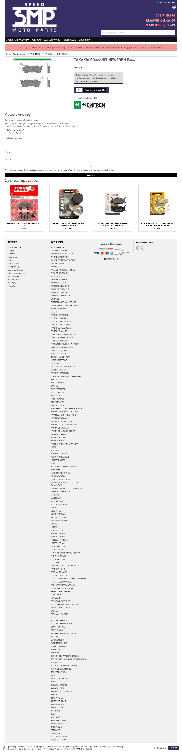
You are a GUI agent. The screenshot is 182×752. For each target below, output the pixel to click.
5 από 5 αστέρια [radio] (20, 133)
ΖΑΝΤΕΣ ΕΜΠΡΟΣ (58, 389)
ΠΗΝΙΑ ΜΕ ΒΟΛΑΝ (58, 556)
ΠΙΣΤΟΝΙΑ (55, 562)
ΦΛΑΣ (53, 714)
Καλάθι (11, 260)
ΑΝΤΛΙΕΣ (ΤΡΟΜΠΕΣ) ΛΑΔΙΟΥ (63, 270)
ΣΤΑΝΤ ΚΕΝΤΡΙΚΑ (58, 627)
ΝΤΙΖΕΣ (54, 527)
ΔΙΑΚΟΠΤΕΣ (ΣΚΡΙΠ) (59, 350)
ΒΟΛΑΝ (54, 311)
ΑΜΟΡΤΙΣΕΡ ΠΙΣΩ (58, 263)
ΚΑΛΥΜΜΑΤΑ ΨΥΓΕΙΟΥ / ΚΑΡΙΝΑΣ (64, 424)
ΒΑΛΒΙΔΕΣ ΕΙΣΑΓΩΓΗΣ (60, 286)
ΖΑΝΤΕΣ (54, 386)
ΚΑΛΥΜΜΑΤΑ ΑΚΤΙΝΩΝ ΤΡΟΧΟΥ (64, 415)
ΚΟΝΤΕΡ (54, 463)
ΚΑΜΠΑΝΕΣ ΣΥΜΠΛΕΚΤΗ (61, 428)
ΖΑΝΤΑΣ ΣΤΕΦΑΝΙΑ (59, 382)
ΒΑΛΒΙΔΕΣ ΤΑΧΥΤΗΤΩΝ (60, 295)
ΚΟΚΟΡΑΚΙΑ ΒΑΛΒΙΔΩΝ (60, 457)
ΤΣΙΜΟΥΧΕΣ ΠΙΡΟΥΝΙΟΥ (61, 678)
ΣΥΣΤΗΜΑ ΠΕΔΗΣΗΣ (59, 643)
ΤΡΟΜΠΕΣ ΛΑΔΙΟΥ (58, 672)
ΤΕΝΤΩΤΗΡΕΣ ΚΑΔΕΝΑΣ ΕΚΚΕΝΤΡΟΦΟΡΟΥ (69, 659)
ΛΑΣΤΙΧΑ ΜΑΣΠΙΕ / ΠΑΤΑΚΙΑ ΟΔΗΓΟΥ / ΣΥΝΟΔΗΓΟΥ (66, 483)
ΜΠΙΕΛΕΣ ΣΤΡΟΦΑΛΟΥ (60, 517)
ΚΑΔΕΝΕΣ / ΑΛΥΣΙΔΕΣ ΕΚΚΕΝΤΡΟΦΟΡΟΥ (68, 408)
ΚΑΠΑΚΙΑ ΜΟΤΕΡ (58, 437)
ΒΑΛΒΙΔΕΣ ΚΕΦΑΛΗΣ (59, 292)
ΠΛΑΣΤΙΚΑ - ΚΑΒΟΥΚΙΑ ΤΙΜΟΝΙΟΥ (64, 565)
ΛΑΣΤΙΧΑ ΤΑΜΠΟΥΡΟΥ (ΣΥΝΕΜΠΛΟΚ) (66, 488)
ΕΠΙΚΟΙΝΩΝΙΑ (84, 40)
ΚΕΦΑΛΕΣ (55, 450)
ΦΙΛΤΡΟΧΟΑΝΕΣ (57, 707)
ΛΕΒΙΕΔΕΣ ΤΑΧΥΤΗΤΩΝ (60, 491)
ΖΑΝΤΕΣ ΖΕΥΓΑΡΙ (58, 392)
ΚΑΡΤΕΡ (54, 447)
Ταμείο (11, 286)
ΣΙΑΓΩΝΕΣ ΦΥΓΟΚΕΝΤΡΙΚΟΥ (63, 623)
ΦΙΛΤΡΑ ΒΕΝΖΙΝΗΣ (58, 701)
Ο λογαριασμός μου (17, 273)
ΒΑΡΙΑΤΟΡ (55, 299)
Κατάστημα (13, 263)
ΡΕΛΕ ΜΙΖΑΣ (56, 594)
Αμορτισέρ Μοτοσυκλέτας (63, 260)
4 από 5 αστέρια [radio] (16, 133)
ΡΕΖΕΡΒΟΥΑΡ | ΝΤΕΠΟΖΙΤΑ (62, 591)
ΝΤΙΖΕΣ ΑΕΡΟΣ (57, 530)
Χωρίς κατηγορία (58, 739)
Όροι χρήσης (13, 276)
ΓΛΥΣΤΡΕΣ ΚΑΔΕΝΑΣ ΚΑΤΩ (62, 321)
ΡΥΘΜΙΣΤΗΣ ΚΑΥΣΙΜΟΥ (60, 607)
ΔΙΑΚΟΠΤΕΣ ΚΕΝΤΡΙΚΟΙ (60, 357)
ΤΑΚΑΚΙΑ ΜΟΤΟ (34, 54)
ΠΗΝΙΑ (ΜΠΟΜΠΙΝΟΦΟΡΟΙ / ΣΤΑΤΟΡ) (66, 553)
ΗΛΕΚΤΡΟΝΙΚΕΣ (57, 399)
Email (8, 159)
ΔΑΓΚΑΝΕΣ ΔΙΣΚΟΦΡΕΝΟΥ (62, 347)
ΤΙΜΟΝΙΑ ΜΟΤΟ (57, 662)
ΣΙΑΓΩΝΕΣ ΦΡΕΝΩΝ (59, 620)
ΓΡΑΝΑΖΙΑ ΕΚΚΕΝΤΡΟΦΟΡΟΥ (63, 337)
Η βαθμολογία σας (14, 130)
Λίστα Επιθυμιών (15, 270)
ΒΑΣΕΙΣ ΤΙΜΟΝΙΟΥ (58, 308)
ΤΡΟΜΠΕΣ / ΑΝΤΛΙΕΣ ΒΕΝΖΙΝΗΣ (64, 665)
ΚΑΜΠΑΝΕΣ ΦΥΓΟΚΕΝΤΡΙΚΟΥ (63, 431)
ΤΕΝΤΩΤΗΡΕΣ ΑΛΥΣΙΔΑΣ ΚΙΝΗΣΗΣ (65, 656)
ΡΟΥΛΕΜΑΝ (56, 598)
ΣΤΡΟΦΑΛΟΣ (56, 636)
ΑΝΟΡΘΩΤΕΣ (56, 266)
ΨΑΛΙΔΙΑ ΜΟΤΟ (57, 723)
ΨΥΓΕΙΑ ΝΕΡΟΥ (57, 727)
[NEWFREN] (89, 105)
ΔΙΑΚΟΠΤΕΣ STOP (58, 353)
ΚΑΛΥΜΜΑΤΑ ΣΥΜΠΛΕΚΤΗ (62, 421)
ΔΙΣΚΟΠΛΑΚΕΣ (57, 363)
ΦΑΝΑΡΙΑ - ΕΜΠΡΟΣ (59, 685)
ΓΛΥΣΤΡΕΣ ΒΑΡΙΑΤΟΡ (60, 318)
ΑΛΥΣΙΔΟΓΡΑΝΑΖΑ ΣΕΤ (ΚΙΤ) (62, 253)
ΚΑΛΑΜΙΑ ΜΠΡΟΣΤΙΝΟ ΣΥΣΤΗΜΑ (64, 411)
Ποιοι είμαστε (14, 279)
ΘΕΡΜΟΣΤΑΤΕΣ (57, 402)
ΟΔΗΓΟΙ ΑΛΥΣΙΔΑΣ (58, 546)
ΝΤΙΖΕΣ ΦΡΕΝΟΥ (58, 543)
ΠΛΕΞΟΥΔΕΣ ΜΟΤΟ (59, 572)
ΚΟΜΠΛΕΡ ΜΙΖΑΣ (58, 460)
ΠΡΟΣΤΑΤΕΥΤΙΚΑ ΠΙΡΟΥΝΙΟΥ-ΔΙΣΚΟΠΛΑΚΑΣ (69, 578)
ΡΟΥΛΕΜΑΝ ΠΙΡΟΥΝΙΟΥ (60, 601)
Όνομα (8, 152)
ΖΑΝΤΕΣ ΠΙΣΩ (56, 395)
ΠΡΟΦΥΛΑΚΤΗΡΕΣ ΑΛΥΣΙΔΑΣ (63, 585)
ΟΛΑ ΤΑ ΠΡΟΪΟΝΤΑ (52, 40)
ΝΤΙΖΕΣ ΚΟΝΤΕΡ (58, 536)
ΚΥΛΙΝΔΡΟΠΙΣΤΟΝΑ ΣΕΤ (61, 473)
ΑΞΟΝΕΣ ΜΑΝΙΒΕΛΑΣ (59, 279)
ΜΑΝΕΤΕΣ (55, 494)
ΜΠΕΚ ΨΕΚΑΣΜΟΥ (58, 514)
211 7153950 (165, 15)
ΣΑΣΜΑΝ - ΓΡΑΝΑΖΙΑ (59, 614)
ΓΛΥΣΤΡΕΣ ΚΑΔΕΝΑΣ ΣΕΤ (61, 328)
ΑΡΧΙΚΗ (9, 40)
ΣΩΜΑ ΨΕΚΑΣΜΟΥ (58, 646)
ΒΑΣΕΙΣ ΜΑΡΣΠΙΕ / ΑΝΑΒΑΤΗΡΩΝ (64, 305)
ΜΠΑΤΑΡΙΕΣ (56, 511)
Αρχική (11, 250)
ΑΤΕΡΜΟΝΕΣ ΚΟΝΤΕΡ (60, 282)
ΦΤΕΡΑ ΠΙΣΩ (56, 717)
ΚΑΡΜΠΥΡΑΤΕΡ (57, 440)
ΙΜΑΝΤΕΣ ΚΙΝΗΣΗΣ (58, 405)
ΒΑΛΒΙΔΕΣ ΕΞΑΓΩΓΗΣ (60, 289)
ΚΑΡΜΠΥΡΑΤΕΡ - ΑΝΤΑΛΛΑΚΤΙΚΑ (64, 444)
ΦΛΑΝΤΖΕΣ (55, 710)
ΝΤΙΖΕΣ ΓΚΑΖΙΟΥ (58, 533)
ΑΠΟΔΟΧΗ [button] (173, 748)
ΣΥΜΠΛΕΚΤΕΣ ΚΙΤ (58, 640)
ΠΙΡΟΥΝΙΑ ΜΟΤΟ (58, 559)
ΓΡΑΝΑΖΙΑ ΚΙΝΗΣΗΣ (59, 340)
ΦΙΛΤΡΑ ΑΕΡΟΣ (57, 698)
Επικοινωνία (13, 253)
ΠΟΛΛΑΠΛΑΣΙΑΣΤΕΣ (59, 575)
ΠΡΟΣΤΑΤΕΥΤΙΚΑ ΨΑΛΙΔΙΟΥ (62, 582)
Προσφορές (13, 282)
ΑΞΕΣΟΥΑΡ (36, 40)
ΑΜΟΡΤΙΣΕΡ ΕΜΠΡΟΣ (59, 257)
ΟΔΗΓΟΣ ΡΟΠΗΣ (58, 549)
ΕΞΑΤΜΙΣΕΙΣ (56, 379)
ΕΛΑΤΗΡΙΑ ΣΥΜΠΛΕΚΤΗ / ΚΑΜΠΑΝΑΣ (66, 376)
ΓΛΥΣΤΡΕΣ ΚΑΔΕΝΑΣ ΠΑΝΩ (62, 324)
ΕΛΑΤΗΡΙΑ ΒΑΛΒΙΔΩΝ (60, 373)
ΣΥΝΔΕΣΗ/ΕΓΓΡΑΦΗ (165, 2)
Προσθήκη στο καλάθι (95, 90)
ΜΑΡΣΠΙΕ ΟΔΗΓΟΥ (58, 501)
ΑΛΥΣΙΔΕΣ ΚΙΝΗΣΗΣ (59, 250)
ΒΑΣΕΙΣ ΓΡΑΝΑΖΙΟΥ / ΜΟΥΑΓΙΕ (63, 302)
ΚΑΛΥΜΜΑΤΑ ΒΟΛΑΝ (59, 418)
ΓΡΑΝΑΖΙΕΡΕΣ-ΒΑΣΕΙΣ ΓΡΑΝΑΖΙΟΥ (65, 344)
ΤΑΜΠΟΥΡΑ (55, 652)
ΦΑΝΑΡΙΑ (54, 681)
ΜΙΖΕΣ (53, 507)
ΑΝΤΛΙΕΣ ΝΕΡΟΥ (58, 276)
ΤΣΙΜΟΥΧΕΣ (56, 675)
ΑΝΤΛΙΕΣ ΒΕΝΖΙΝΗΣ (59, 273)
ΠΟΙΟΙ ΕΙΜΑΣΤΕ (69, 40)
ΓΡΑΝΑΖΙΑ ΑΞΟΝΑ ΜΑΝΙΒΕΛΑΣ (63, 334)
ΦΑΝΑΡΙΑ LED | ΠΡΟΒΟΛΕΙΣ (62, 691)
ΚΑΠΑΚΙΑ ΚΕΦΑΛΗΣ (59, 434)
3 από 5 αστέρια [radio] (13, 133)
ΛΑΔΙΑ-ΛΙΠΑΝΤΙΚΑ (58, 476)
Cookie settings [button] (160, 748)
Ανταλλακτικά (19, 54)
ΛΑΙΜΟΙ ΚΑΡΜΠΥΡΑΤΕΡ (60, 479)
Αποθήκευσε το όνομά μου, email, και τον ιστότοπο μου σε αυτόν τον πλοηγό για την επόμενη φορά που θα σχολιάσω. (59, 170)
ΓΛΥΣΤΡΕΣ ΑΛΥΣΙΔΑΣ (59, 315)
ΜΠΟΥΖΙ (54, 523)
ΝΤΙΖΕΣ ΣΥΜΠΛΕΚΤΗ (59, 540)
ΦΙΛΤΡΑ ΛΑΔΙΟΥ (57, 704)
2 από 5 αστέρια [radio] (9, 133)
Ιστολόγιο (12, 257)
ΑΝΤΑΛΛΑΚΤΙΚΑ (22, 40)
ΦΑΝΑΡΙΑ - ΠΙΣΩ (57, 688)
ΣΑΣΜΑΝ (54, 611)
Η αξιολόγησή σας (14, 138)
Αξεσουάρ (55, 730)
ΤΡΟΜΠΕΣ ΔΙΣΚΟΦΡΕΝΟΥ (61, 669)
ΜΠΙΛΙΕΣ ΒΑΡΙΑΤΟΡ (59, 520)
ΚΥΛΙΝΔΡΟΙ (55, 469)
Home (8, 54)
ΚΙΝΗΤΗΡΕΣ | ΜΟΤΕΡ (59, 453)
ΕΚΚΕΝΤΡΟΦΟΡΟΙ (58, 369)
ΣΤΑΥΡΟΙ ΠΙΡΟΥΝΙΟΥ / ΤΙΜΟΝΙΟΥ (64, 633)
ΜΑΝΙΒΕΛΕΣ (56, 498)
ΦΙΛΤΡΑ (54, 694)
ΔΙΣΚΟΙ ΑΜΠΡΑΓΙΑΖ (59, 360)
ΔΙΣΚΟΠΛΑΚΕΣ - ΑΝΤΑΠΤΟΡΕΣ (63, 366)
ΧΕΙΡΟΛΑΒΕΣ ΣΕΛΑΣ (59, 720)
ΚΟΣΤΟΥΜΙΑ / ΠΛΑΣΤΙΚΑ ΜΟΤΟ (64, 466)
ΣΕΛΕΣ (53, 617)
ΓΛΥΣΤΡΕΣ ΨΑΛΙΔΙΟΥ (59, 331)
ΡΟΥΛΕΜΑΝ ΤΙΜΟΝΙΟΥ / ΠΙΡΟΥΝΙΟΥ (66, 604)
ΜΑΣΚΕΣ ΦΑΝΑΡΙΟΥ (59, 504)
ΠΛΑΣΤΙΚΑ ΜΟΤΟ (58, 569)
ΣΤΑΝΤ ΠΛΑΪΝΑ (57, 630)
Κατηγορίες (13, 266)
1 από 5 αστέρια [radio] (6, 133)
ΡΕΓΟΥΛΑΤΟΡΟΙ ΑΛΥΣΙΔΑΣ (62, 588)
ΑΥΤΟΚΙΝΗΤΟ (56, 733)
